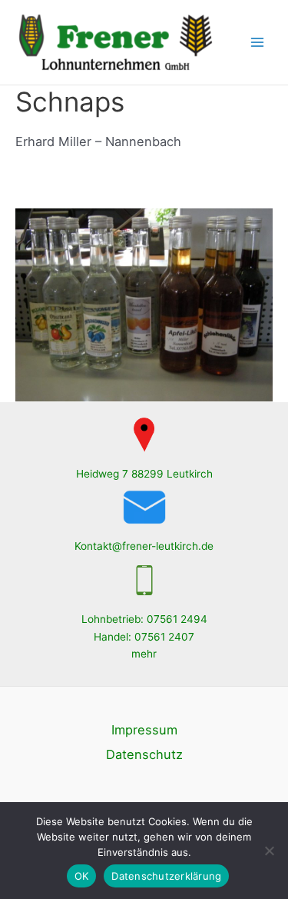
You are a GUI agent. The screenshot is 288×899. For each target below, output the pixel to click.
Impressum (144, 730)
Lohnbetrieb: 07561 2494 (144, 619)
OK (81, 876)
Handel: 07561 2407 (144, 637)
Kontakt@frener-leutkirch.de (144, 546)
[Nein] (268, 850)
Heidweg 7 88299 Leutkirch (144, 474)
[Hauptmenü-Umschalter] (257, 42)
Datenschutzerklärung (166, 876)
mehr (144, 654)
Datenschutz (144, 754)
